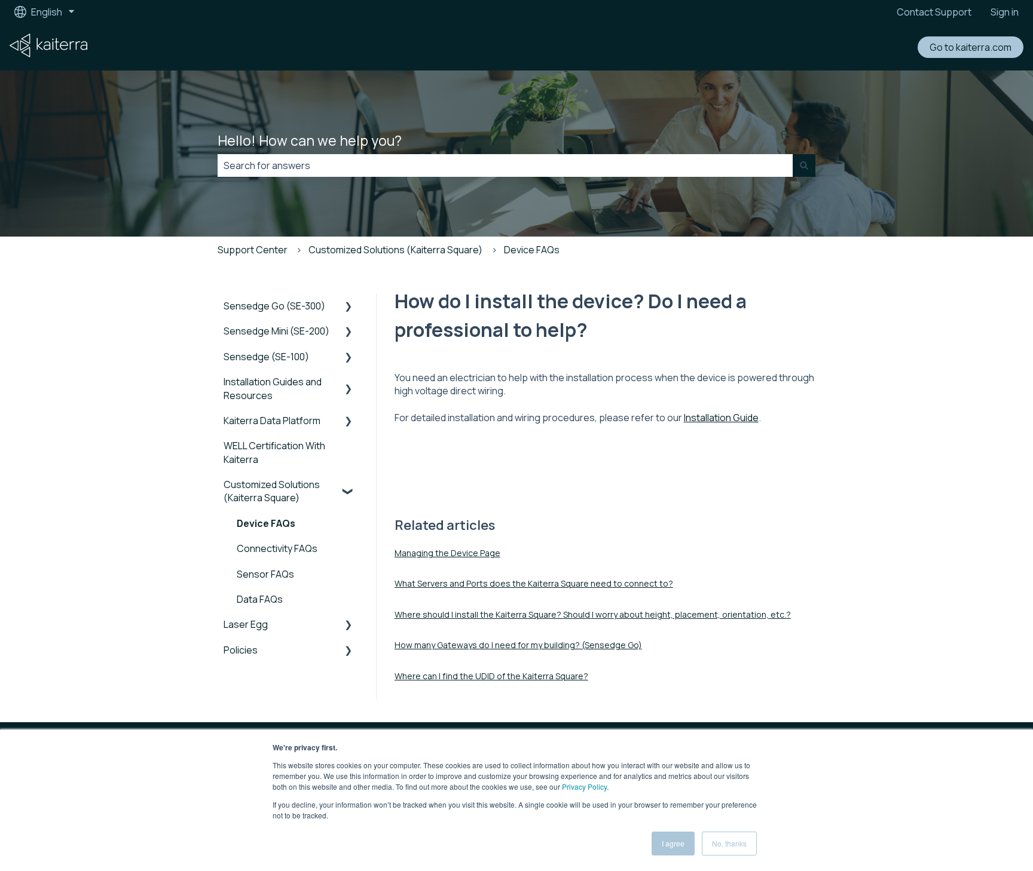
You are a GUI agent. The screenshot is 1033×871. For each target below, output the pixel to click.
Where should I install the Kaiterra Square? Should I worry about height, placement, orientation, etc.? (593, 614)
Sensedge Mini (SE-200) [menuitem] (276, 331)
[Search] (804, 165)
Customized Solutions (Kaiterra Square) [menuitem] (272, 491)
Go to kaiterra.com (970, 47)
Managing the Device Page (447, 553)
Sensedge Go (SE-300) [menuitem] (274, 305)
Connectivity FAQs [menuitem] (277, 548)
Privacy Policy (584, 786)
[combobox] (505, 165)
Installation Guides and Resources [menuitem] (273, 388)
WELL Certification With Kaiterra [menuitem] (274, 452)
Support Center (253, 249)
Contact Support (934, 12)
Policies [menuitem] (241, 650)
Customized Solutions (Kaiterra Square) (395, 249)
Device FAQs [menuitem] (266, 523)
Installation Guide (721, 417)
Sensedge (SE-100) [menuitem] (266, 356)
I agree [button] (673, 843)
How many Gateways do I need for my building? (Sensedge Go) (518, 645)
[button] (348, 307)
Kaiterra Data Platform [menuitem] (272, 420)
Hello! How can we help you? (310, 140)
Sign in (1005, 12)
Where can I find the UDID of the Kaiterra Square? (491, 676)
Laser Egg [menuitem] (246, 624)
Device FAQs (532, 249)
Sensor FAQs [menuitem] (265, 574)
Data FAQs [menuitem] (260, 599)
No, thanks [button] (729, 843)
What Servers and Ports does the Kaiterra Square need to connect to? (534, 583)
